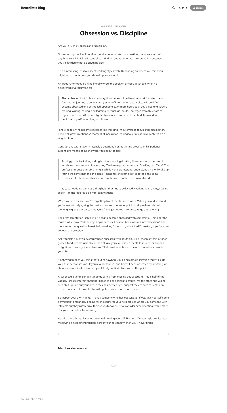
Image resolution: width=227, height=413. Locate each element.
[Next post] (166, 334)
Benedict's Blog (33, 7)
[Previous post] (60, 334)
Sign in (183, 7)
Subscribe (198, 7)
